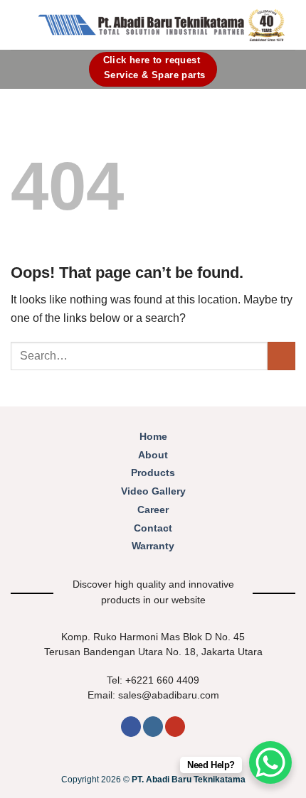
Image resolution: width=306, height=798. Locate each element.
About (153, 455)
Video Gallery (153, 491)
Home (153, 436)
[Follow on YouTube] (175, 726)
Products (153, 473)
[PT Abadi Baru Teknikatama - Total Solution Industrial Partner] (161, 24)
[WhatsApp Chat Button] (270, 762)
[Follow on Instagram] (153, 726)
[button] (19, 24)
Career (153, 510)
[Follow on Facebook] (131, 726)
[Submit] (281, 356)
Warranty (153, 546)
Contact (153, 528)
